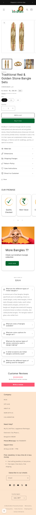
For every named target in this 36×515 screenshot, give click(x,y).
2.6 (11, 100)
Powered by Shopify (18, 505)
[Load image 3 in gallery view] (29, 64)
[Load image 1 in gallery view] (7, 64)
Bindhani (10, 505)
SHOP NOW (12, 263)
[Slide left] (14, 220)
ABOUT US (7, 408)
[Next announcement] (32, 2)
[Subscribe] (27, 478)
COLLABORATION (9, 417)
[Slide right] (22, 220)
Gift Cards (7, 404)
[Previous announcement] (3, 2)
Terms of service (18, 508)
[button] (4, 10)
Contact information (19, 511)
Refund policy (28, 505)
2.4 (19, 100)
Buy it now (18, 121)
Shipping (3, 93)
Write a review (18, 385)
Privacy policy (9, 508)
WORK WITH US (8, 413)
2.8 (4, 100)
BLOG (5, 399)
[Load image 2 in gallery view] (18, 64)
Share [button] (5, 179)
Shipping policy (28, 508)
